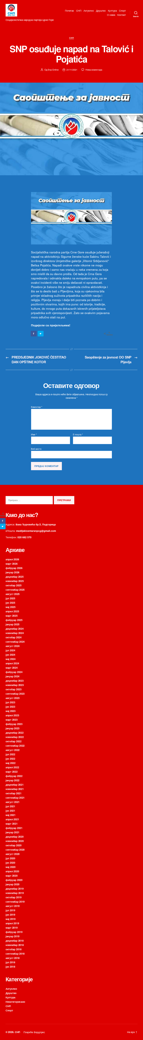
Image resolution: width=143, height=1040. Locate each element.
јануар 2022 (12, 780)
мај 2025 (11, 607)
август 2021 (13, 802)
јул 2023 (10, 702)
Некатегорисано (15, 1002)
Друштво (101, 10)
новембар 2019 (15, 893)
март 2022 (12, 771)
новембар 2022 (15, 737)
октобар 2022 (14, 741)
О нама (111, 14)
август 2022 (13, 750)
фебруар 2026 (14, 568)
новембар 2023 (15, 685)
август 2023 (13, 698)
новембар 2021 (15, 789)
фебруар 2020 (14, 880)
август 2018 (13, 958)
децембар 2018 (15, 940)
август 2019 (13, 906)
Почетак (69, 10)
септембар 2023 (15, 693)
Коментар (36, 407)
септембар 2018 (15, 953)
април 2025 (12, 611)
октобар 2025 (14, 585)
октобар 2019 (14, 897)
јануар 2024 (12, 676)
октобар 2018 (14, 949)
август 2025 (13, 594)
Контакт (121, 14)
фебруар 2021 (14, 828)
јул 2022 (10, 754)
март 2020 (12, 875)
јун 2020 (10, 862)
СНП (78, 10)
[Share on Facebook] (34, 333)
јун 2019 (10, 914)
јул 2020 (10, 858)
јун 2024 (10, 654)
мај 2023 (11, 711)
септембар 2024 (15, 641)
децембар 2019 (15, 888)
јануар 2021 (12, 832)
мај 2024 (11, 659)
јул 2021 (10, 806)
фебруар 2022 (14, 776)
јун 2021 (10, 810)
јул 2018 (10, 962)
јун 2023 (10, 706)
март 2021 (12, 823)
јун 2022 (10, 758)
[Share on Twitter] (41, 333)
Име (34, 434)
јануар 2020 (12, 884)
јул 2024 (10, 650)
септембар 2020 (15, 849)
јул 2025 (10, 598)
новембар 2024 (15, 633)
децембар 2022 (15, 732)
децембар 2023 (15, 680)
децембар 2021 (15, 784)
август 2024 (13, 646)
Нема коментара (93, 69)
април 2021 (12, 819)
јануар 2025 (12, 624)
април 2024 (12, 663)
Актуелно (89, 10)
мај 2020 (11, 867)
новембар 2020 (15, 841)
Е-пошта (78, 434)
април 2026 (12, 559)
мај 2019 (11, 919)
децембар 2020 (15, 836)
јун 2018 (10, 966)
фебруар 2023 (14, 724)
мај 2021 (11, 815)
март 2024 (12, 667)
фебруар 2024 (14, 672)
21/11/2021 (71, 69)
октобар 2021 (14, 793)
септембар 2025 (15, 589)
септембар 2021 (15, 797)
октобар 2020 (14, 845)
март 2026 (12, 563)
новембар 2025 (15, 581)
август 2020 (13, 854)
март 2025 (12, 615)
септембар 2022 (15, 745)
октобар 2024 (14, 637)
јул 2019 (10, 910)
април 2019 (12, 923)
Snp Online (53, 69)
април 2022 (12, 767)
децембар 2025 (15, 576)
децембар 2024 (15, 628)
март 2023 (12, 719)
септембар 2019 (15, 901)
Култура (112, 10)
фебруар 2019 (14, 932)
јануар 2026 (12, 572)
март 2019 (12, 927)
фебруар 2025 (14, 620)
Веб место (36, 448)
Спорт (122, 10)
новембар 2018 (15, 945)
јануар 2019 (12, 936)
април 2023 (12, 715)
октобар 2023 (14, 689)
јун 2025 (10, 602)
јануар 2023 (12, 728)
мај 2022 (11, 763)
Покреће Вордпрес (34, 1032)
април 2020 (12, 871)
